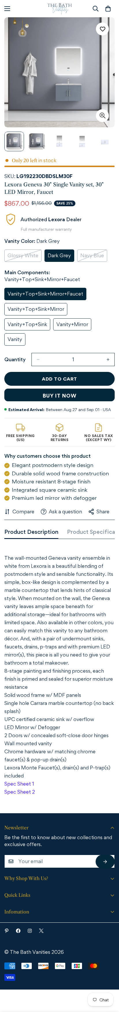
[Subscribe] (105, 862)
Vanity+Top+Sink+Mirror (36, 310)
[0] (108, 8)
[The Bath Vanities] (59, 8)
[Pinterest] (6, 930)
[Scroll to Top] (106, 980)
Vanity (16, 341)
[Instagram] (29, 930)
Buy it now (60, 396)
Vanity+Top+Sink (29, 326)
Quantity (15, 359)
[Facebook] (18, 930)
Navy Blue (93, 257)
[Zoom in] (102, 115)
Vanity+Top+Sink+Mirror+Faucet (45, 295)
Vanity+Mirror (73, 326)
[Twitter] (41, 930)
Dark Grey (61, 257)
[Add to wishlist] (102, 28)
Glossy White (25, 257)
